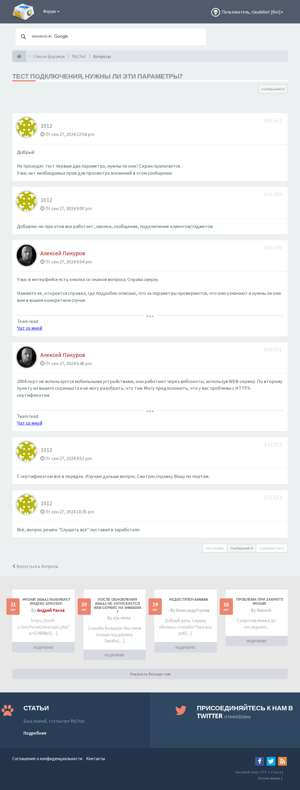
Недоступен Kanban (188, 599)
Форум (50, 11)
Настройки (215, 548)
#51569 (273, 194)
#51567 (273, 120)
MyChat (79, 56)
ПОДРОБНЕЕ (43, 647)
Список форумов (49, 56)
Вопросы (102, 56)
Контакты (95, 758)
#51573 (273, 497)
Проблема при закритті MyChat (259, 601)
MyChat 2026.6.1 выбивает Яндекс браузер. (46, 601)
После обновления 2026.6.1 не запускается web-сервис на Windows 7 (117, 605)
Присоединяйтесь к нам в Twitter (245, 712)
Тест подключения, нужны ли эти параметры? (97, 76)
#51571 (273, 349)
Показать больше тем (150, 674)
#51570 (273, 247)
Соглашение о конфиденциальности (47, 758)
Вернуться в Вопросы (37, 566)
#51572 (273, 444)
